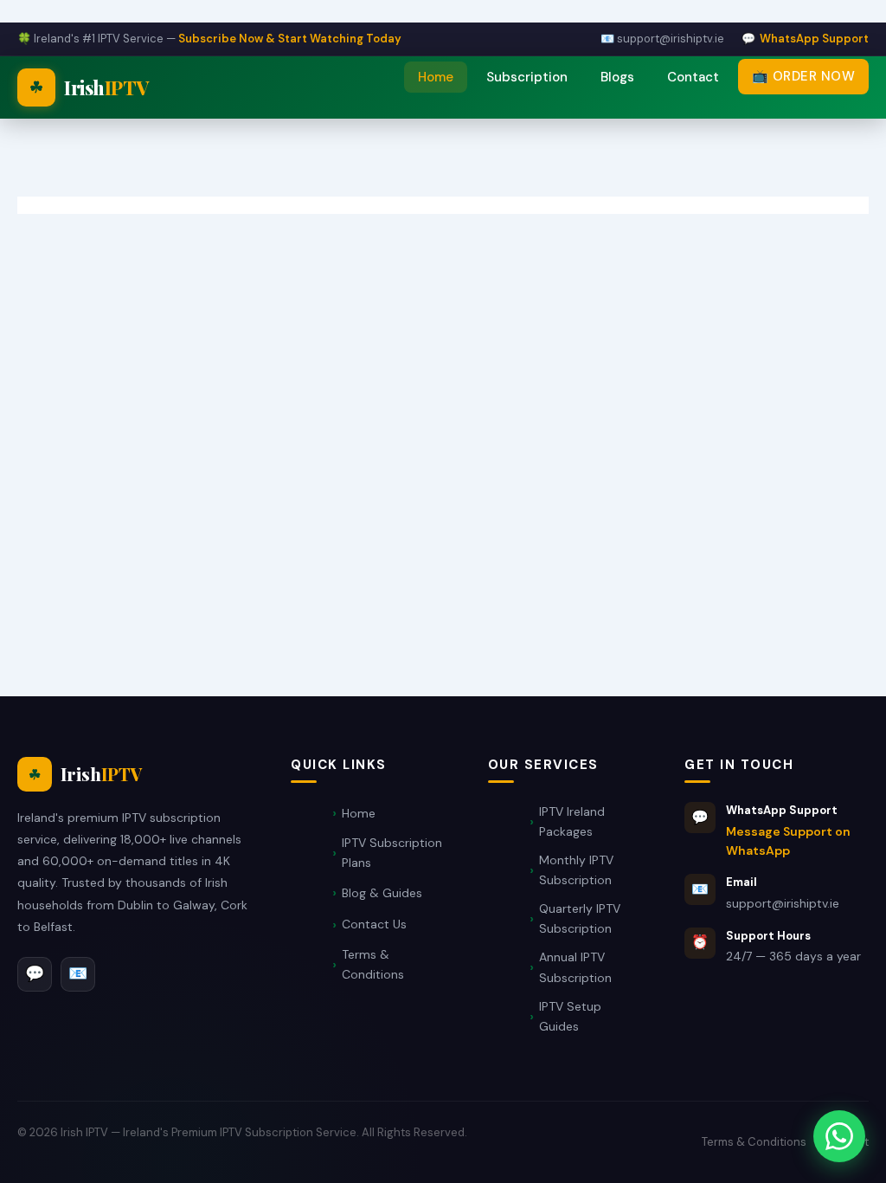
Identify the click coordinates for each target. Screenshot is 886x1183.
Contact (693, 77)
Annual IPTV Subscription (575, 967)
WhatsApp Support (814, 38)
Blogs (617, 77)
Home (435, 77)
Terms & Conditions (373, 964)
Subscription (527, 77)
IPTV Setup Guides (570, 1016)
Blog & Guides (382, 893)
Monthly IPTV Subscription (576, 870)
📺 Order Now (804, 76)
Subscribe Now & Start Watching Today (289, 38)
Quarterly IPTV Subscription (579, 918)
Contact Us (374, 924)
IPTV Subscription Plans (392, 852)
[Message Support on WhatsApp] (839, 1136)
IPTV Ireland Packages (572, 821)
